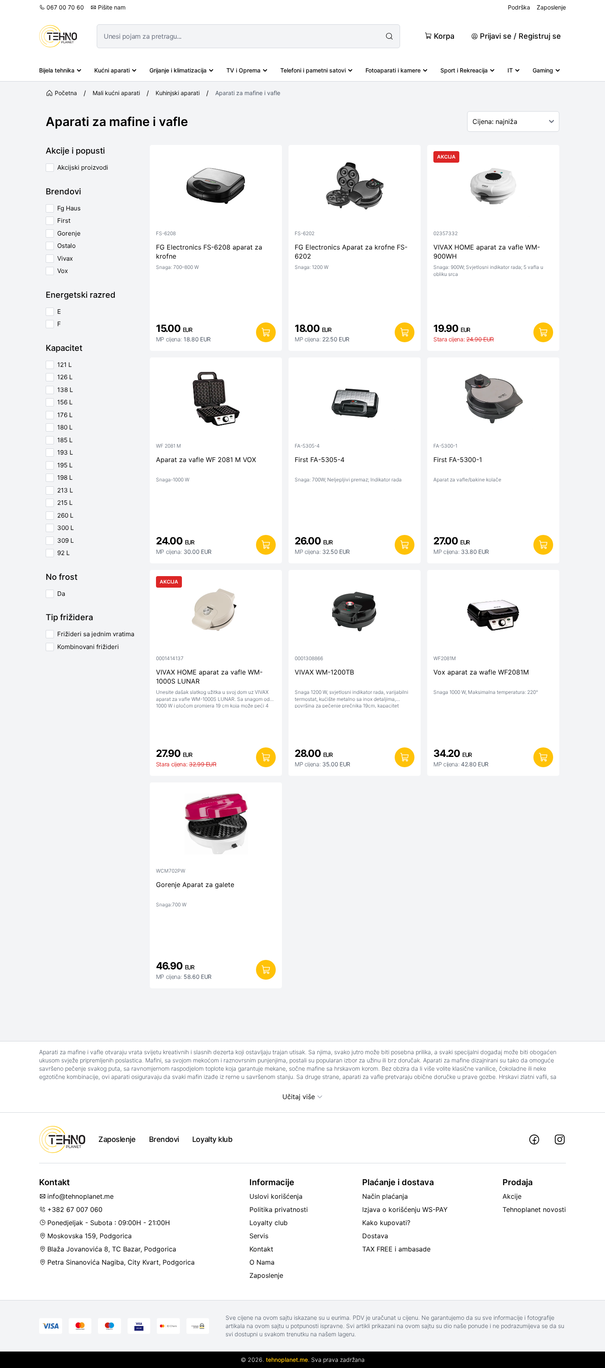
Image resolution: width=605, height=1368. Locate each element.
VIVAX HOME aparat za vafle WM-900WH (486, 251)
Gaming (543, 70)
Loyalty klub (212, 1139)
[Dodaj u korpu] (266, 332)
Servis (258, 1236)
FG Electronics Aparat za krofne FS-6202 (351, 251)
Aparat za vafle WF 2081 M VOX (206, 459)
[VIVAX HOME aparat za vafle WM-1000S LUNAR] (216, 613)
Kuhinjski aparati (178, 92)
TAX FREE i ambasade (396, 1249)
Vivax (65, 258)
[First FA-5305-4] (354, 401)
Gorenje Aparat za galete (195, 884)
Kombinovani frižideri (88, 647)
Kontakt (261, 1249)
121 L (64, 365)
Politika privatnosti (278, 1209)
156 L (64, 402)
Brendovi (164, 1139)
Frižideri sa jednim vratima (95, 634)
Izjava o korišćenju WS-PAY (405, 1209)
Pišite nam (112, 7)
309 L (65, 540)
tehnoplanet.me (287, 1359)
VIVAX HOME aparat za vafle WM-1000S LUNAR (209, 676)
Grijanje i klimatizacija (178, 70)
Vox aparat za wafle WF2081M (481, 672)
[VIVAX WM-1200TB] (354, 613)
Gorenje (69, 233)
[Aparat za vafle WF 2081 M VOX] (216, 401)
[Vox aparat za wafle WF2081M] (493, 613)
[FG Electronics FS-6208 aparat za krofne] (216, 188)
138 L (65, 390)
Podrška (519, 7)
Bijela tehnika (56, 70)
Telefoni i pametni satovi (313, 70)
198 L (64, 477)
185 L (64, 440)
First (63, 220)
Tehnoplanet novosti (534, 1209)
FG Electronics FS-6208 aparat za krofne (209, 251)
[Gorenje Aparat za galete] (216, 826)
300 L (65, 528)
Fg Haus (69, 208)
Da (61, 594)
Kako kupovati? (386, 1223)
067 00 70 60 (65, 7)
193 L (65, 452)
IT (510, 70)
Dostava (375, 1236)
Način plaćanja (385, 1196)
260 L (65, 515)
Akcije (512, 1196)
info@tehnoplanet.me (80, 1196)
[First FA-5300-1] (493, 401)
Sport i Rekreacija (464, 70)
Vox (62, 271)
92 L (63, 553)
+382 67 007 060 (74, 1209)
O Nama (262, 1262)
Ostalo (66, 246)
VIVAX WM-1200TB (324, 672)
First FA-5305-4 (319, 459)
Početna (66, 92)
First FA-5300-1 (457, 459)
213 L (65, 490)
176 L (64, 415)
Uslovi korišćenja (275, 1196)
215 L (64, 503)
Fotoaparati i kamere (393, 70)
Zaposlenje (551, 7)
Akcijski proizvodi (82, 167)
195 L (64, 465)
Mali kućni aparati (116, 92)
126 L (64, 377)
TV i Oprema (243, 70)
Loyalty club (268, 1223)
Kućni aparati (112, 70)
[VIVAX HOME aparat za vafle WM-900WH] (493, 188)
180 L (64, 427)
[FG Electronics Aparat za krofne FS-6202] (354, 188)
